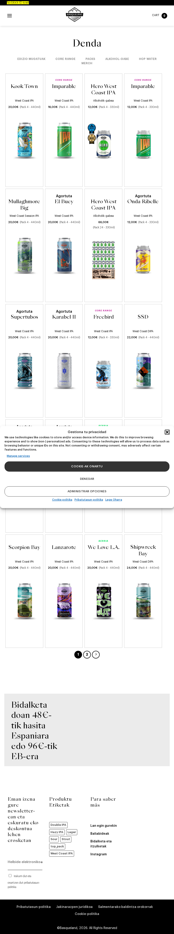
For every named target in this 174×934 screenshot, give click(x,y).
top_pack (57, 846)
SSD (143, 317)
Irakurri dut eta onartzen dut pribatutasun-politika (24, 881)
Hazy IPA (57, 832)
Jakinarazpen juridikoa (74, 907)
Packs (90, 59)
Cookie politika (62, 499)
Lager (72, 832)
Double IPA (58, 824)
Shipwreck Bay (143, 550)
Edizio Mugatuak (31, 59)
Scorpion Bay (24, 547)
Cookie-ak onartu (87, 466)
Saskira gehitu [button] (24, 180)
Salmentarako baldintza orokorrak (125, 907)
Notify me (141, 295)
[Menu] (9, 15)
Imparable (64, 86)
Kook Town (24, 86)
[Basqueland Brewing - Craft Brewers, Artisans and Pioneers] (74, 14)
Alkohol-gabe (117, 59)
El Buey (64, 201)
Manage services (18, 455)
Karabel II (64, 317)
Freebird (103, 317)
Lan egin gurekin (103, 825)
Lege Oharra (113, 499)
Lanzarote (64, 547)
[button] (167, 432)
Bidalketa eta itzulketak (101, 844)
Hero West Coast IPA (103, 90)
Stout (66, 839)
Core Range (66, 59)
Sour (54, 839)
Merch (87, 63)
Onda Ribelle (143, 201)
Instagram (98, 854)
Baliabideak (99, 833)
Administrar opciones (87, 491)
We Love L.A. (103, 547)
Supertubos (24, 317)
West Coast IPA (62, 853)
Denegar (87, 478)
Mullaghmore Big (24, 205)
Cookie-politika (87, 914)
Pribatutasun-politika (89, 499)
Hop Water (148, 59)
